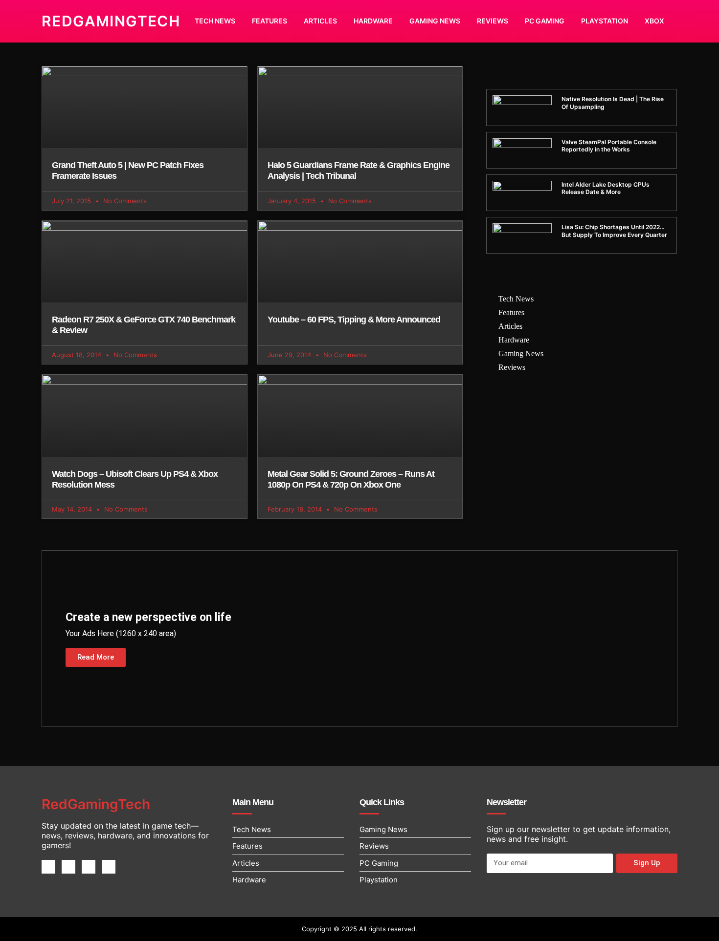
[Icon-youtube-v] (108, 867)
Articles (320, 21)
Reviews (492, 21)
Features (269, 21)
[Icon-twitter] (68, 867)
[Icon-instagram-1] (88, 867)
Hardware (373, 21)
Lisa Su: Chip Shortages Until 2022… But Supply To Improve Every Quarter (614, 230)
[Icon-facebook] (48, 867)
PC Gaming (544, 21)
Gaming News (434, 21)
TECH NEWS (215, 21)
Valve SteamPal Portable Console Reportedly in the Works (609, 145)
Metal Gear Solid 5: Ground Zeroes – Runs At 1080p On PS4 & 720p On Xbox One (351, 479)
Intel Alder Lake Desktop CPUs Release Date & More (606, 188)
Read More (95, 657)
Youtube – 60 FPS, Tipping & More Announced (354, 319)
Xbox (654, 21)
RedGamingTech (111, 21)
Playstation (604, 21)
